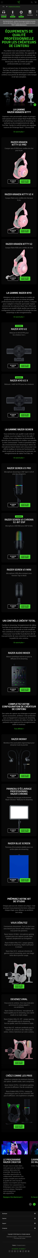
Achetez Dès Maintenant (25, 181)
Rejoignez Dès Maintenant (13, 1197)
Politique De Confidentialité (24, 1236)
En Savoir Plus (13, 181)
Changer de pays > (21, 1245)
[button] (2, 2)
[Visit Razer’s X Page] (17, 1251)
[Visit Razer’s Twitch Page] (26, 1251)
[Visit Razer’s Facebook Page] (9, 1251)
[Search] (32, 2)
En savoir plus (19, 132)
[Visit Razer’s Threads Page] (15, 1251)
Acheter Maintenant (21, 25)
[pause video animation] (36, 105)
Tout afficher (19, 729)
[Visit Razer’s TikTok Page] (23, 1251)
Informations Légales (12, 1236)
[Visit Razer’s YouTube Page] (20, 1251)
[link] (18, 2)
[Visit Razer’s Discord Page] (28, 1251)
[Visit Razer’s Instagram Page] (12, 1251)
